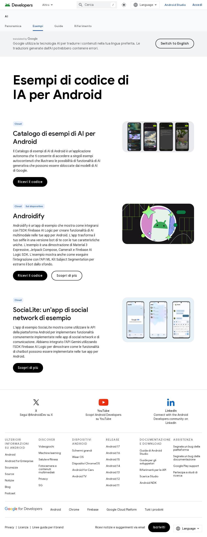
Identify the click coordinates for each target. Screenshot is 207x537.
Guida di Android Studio (151, 452)
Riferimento (83, 26)
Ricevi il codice (30, 182)
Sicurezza (11, 467)
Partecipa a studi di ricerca (185, 473)
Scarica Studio (149, 476)
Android (10, 454)
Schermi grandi (82, 450)
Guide (58, 26)
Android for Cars (83, 470)
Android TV (79, 476)
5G (41, 485)
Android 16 (113, 453)
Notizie (9, 480)
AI (6, 16)
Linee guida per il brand (47, 527)
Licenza (23, 527)
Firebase (92, 509)
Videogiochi (46, 446)
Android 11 (112, 485)
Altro (45, 5)
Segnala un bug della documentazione (186, 457)
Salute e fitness (48, 459)
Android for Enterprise (19, 461)
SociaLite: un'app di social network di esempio (50, 314)
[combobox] (97, 4)
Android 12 (113, 479)
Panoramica (13, 26)
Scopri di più (67, 276)
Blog (8, 487)
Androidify (28, 216)
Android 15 (113, 459)
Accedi (197, 5)
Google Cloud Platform (122, 509)
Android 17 (113, 446)
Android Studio (175, 5)
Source (9, 474)
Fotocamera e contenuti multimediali (48, 469)
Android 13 (113, 472)
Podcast (10, 493)
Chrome (74, 509)
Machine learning (50, 453)
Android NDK (148, 483)
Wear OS (78, 457)
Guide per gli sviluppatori (148, 461)
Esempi (38, 26)
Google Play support (186, 466)
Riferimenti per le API (153, 470)
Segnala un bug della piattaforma (186, 448)
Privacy (43, 479)
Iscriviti (159, 527)
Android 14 (113, 466)
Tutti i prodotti (154, 509)
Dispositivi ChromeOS (86, 463)
